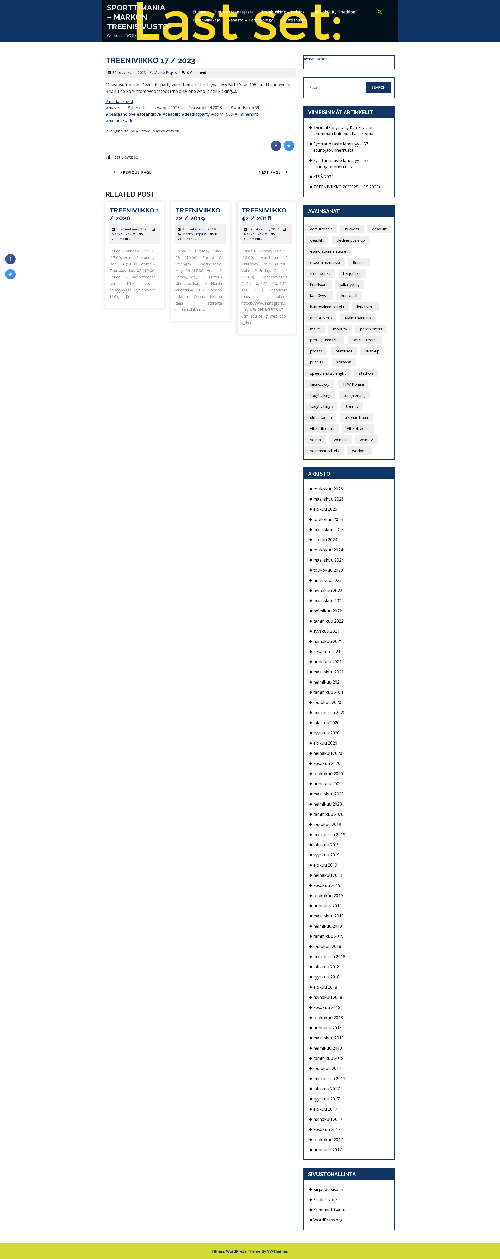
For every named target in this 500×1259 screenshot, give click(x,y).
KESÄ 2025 (323, 177)
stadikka (366, 373)
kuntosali (349, 295)
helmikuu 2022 (327, 611)
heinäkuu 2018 (327, 997)
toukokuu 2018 (328, 1017)
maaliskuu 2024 (328, 560)
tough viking (354, 395)
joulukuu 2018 (327, 946)
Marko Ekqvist (166, 72)
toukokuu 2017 (328, 1139)
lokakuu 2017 (326, 1089)
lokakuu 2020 (326, 723)
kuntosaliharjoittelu (327, 306)
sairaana (343, 361)
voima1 (340, 439)
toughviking (320, 395)
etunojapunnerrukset (329, 251)
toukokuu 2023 (328, 570)
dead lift (379, 229)
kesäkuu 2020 (326, 763)
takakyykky (319, 384)
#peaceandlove (120, 114)
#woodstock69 (244, 108)
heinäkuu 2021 (327, 641)
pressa (316, 351)
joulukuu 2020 (327, 702)
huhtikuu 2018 (327, 1028)
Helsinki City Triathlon (334, 11)
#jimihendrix (246, 114)
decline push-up (351, 240)
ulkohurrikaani (357, 417)
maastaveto (321, 317)
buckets (352, 229)
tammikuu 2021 (328, 692)
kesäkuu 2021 (326, 651)
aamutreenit (321, 229)
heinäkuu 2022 (327, 590)
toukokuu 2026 (328, 489)
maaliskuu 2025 (328, 529)
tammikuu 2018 (328, 1058)
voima (315, 439)
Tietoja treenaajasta (234, 11)
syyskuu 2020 (326, 733)
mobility (340, 328)
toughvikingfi (321, 406)
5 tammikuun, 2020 (132, 229)
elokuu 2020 (325, 743)
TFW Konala (353, 384)
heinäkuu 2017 (327, 1119)
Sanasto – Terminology (250, 19)
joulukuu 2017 (327, 1068)
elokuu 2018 (325, 987)
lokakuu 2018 (326, 967)
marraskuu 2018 (329, 956)
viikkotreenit (358, 428)
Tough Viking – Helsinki (283, 11)
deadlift (317, 240)
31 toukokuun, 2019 (199, 229)
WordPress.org (328, 1220)
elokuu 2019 (325, 865)
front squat (320, 273)
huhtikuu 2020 (327, 784)
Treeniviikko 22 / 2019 (197, 214)
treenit (352, 406)
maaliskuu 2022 (328, 601)
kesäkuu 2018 (326, 1007)
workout (359, 450)
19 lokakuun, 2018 (263, 229)
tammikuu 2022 (328, 621)
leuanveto (366, 306)
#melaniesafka (120, 121)
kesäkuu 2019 (326, 885)
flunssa (359, 262)
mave (315, 328)
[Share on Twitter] (289, 149)
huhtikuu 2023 (327, 580)
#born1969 (222, 114)
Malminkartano (358, 317)
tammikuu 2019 (328, 936)
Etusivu (200, 11)
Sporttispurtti (293, 19)
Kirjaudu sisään (328, 1189)
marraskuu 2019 (329, 834)
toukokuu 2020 (328, 773)
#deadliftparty (196, 114)
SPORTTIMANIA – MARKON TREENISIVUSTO (138, 17)
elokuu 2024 (325, 540)
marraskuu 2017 (329, 1078)
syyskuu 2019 (326, 855)
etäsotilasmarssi (325, 262)
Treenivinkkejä (207, 19)
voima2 (366, 439)
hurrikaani (318, 284)
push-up (372, 351)
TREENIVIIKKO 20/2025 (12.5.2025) (346, 187)
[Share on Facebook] (276, 149)
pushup (316, 361)
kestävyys (319, 295)
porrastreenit (365, 339)
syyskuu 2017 (326, 1099)
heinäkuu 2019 (327, 875)
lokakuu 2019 (326, 845)
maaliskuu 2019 (328, 916)
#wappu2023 (167, 108)
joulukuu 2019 (327, 824)
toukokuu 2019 (328, 895)
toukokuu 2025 (328, 519)
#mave (112, 108)
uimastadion (321, 417)
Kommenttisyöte (329, 1210)
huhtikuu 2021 (327, 662)
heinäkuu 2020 (327, 753)
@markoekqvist (119, 101)
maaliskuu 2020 (328, 794)
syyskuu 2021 (326, 631)
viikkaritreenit (322, 428)
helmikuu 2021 (327, 682)
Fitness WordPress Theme (236, 1251)
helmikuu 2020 (327, 804)
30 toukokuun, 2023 (129, 72)
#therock (136, 108)
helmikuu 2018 (327, 1048)
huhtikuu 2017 (327, 1150)
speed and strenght (328, 373)
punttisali (344, 351)
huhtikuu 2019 (327, 906)
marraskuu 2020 (329, 712)
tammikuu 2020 (328, 814)
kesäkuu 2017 (326, 1129)
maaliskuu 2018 (328, 1038)
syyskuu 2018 (326, 977)
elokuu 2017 (325, 1109)
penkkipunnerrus (325, 339)
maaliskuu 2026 (328, 499)
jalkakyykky (350, 284)
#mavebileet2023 (205, 108)
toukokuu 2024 (328, 550)
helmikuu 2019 (327, 926)
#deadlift (171, 114)
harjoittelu (352, 273)
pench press (371, 328)
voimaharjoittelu (324, 450)
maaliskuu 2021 (328, 672)
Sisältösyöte (325, 1199)
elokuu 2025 (325, 509)
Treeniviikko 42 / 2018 (263, 214)
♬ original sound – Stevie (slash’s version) (142, 130)
